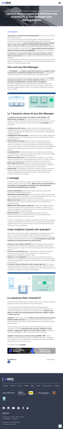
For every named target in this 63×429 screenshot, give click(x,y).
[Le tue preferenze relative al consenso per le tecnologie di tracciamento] (60, 426)
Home (5, 11)
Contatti (56, 386)
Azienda (5, 386)
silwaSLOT (32, 50)
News (38, 386)
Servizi (20, 386)
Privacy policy (5, 424)
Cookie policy (13, 424)
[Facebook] (8, 361)
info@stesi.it (15, 418)
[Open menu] (59, 3)
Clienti (26, 386)
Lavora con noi (47, 386)
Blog (8, 11)
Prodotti (12, 386)
